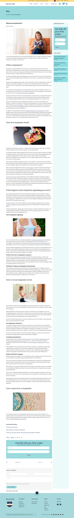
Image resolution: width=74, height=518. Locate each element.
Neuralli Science (34, 501)
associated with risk (37, 210)
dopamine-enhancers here (45, 330)
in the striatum (30, 167)
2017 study (15, 366)
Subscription (21, 503)
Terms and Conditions (29, 514)
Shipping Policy (21, 505)
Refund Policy (21, 506)
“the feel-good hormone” (22, 76)
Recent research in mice (11, 176)
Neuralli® (21, 501)
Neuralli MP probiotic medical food (18, 419)
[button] (36, 4)
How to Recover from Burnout (60, 74)
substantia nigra (36, 269)
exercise (22, 357)
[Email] (11, 437)
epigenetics (11, 198)
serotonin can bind (16, 97)
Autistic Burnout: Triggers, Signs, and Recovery (60, 79)
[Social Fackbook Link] (58, 504)
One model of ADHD (47, 258)
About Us (46, 501)
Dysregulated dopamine (43, 250)
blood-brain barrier (12, 313)
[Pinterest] (17, 437)
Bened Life (9, 26)
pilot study (47, 346)
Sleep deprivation (10, 378)
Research (46, 508)
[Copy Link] (21, 437)
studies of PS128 (44, 350)
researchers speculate (43, 243)
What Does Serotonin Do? (12, 427)
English (66, 0)
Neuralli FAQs (34, 503)
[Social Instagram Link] (60, 504)
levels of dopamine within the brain (36, 342)
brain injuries (42, 195)
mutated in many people (19, 257)
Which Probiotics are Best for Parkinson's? (15, 429)
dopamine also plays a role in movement (35, 110)
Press (45, 506)
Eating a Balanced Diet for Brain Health (59, 64)
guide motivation (18, 82)
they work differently (18, 104)
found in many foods (35, 70)
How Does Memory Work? (59, 69)
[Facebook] (15, 437)
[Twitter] (13, 437)
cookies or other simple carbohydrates (25, 93)
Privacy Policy (21, 514)
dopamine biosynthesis (37, 240)
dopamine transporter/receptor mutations (15, 204)
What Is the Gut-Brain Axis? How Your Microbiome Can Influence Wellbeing (23, 432)
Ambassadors (46, 505)
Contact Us (46, 509)
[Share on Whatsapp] (19, 437)
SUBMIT (29, 455)
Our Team (46, 503)
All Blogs (8, 14)
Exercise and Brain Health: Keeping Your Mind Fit (59, 58)
